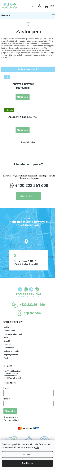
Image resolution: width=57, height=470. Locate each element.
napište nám (32, 313)
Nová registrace (10, 417)
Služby (6, 327)
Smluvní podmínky (11, 351)
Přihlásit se (10, 411)
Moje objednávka (10, 355)
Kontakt (6, 341)
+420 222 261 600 (31, 185)
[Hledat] (33, 6)
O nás (5, 337)
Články (6, 358)
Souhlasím (27, 463)
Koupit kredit (8, 348)
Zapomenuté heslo (11, 420)
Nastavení (27, 454)
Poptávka (7, 344)
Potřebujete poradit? (28, 69)
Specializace (9, 331)
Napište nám (26, 196)
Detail (23, 97)
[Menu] (28, 15)
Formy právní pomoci (12, 334)
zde (37, 447)
